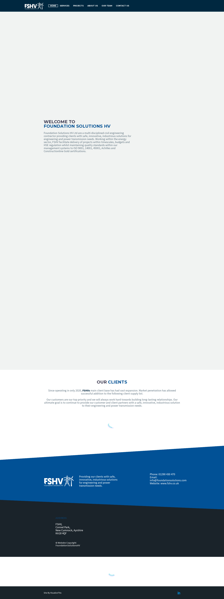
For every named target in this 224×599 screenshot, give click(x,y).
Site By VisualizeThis (52, 592)
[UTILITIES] (119, 214)
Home (53, 6)
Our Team (107, 6)
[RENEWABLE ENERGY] (119, 168)
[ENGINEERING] (119, 191)
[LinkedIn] (178, 592)
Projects (78, 6)
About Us (92, 6)
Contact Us (122, 6)
